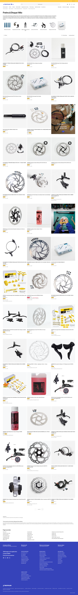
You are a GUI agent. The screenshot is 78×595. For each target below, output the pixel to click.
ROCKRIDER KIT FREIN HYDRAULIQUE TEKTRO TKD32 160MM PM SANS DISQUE (62, 97)
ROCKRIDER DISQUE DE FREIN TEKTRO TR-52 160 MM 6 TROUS (62, 295)
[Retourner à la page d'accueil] (8, 4)
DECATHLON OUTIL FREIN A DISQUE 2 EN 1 (10, 129)
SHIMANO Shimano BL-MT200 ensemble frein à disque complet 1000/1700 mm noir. (14, 330)
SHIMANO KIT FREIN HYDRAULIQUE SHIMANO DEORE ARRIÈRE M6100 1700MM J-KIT (62, 195)
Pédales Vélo (54, 534)
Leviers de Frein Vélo (34, 29)
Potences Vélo (54, 535)
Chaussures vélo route (6, 533)
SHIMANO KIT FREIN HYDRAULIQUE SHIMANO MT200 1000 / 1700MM (13, 64)
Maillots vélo (5, 539)
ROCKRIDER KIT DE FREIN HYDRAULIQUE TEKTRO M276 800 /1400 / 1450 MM (15, 263)
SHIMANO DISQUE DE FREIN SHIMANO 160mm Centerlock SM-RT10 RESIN (39, 500)
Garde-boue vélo (5, 534)
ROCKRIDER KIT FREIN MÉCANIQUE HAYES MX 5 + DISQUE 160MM (14, 162)
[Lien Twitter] (5, 558)
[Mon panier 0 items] (74, 4)
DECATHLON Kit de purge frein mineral (34, 96)
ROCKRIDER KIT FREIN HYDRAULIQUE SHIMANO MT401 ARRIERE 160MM (14, 365)
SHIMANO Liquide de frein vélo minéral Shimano (35, 397)
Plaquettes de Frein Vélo (16, 29)
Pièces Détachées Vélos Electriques (57, 538)
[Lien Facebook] (3, 558)
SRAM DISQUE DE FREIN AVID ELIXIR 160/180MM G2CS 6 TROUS (38, 431)
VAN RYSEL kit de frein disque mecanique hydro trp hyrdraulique (38, 194)
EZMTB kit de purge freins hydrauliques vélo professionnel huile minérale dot (14, 398)
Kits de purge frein (62, 29)
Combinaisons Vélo (6, 537)
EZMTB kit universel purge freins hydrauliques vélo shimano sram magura (15, 296)
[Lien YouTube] (7, 558)
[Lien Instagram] (9, 558)
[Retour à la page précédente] (35, 509)
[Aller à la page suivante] (42, 509)
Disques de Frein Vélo (52, 29)
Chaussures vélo (30, 534)
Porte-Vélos (29, 538)
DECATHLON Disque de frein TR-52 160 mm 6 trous (12, 96)
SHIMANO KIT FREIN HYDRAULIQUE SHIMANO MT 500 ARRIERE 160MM (62, 500)
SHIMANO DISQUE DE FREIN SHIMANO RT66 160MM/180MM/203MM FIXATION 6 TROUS (39, 130)
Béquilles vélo (29, 535)
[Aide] (70, 4)
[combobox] (72, 35)
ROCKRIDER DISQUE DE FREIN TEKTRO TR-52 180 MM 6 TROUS (14, 194)
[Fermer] (74, 1)
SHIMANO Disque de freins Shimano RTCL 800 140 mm (37, 162)
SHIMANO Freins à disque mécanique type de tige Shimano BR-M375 (14, 500)
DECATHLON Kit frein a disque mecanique (34, 63)
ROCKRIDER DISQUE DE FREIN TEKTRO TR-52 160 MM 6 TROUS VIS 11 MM (39, 263)
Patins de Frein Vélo (7, 29)
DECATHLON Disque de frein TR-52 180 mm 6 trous (36, 329)
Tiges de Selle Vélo (6, 538)
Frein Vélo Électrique (6, 535)
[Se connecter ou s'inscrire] (72, 4)
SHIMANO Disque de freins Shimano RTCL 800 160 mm (61, 162)
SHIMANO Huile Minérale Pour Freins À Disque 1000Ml (12, 431)
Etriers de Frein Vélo (43, 29)
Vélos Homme (29, 533)
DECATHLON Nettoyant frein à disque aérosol (59, 63)
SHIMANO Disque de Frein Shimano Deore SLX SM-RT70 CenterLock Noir (37, 467)
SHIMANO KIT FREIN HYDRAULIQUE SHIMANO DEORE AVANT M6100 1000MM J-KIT (63, 432)
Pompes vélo (54, 533)
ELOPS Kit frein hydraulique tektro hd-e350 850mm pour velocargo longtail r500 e (13, 467)
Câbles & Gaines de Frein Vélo (25, 30)
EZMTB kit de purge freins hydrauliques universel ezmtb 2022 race (62, 330)
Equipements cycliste (30, 539)
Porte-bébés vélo (30, 537)
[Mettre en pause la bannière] (73, 1)
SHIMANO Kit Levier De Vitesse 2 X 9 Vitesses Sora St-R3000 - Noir (62, 365)
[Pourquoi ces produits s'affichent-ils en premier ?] (61, 35)
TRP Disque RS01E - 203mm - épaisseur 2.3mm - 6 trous (37, 364)
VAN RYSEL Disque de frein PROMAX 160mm (35, 295)
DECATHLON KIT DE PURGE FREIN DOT (58, 262)
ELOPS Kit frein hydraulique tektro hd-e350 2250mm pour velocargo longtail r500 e (61, 398)
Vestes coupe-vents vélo (56, 537)
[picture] (15, 50)
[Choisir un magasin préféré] (67, 4)
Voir (63, 131)
